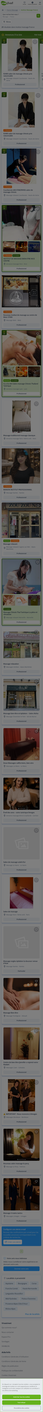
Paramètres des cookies (21, 1408)
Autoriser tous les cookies (21, 1397)
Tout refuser (21, 1402)
